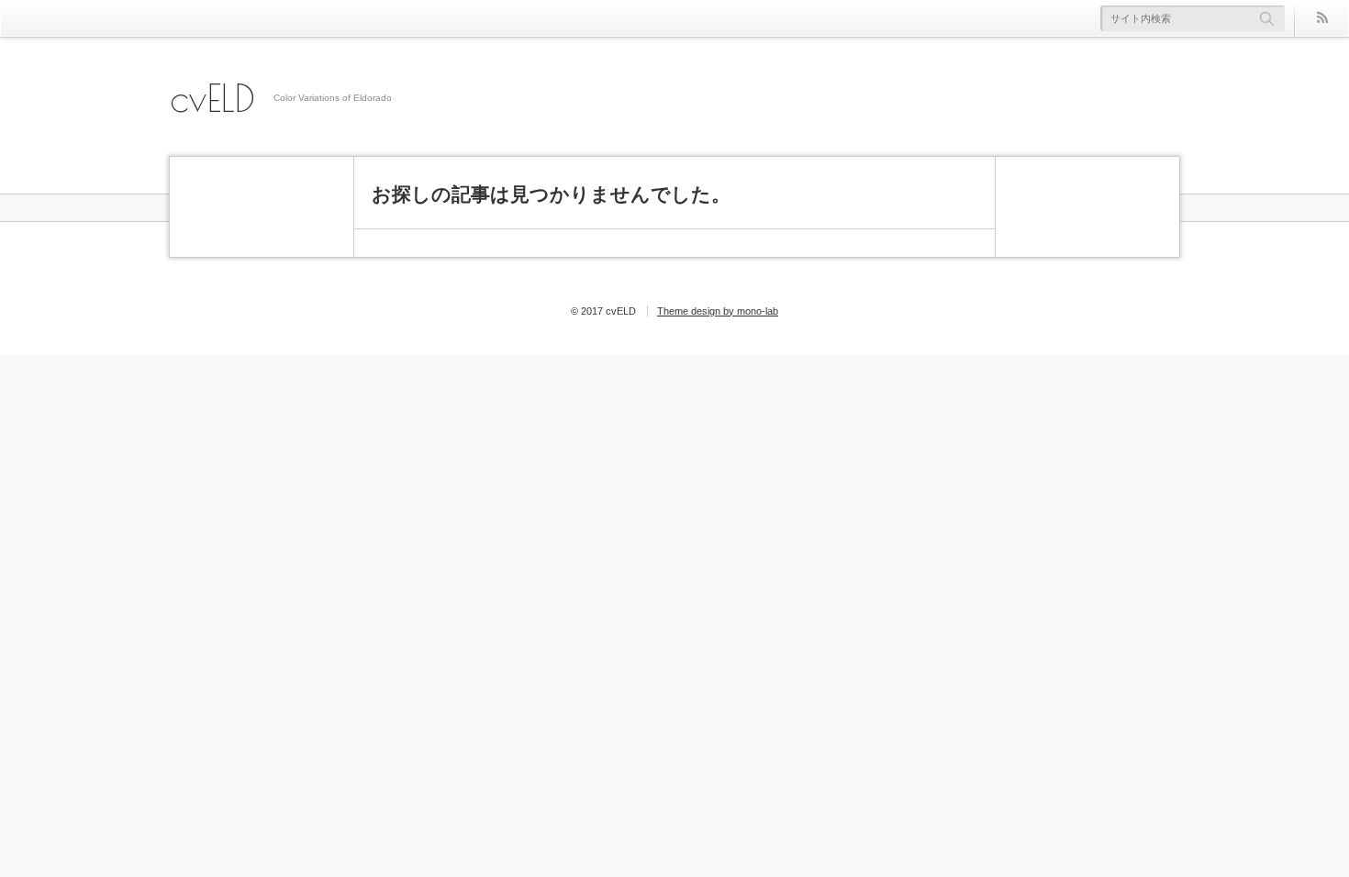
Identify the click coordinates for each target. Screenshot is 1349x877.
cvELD (212, 98)
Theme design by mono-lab (717, 310)
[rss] (1321, 18)
